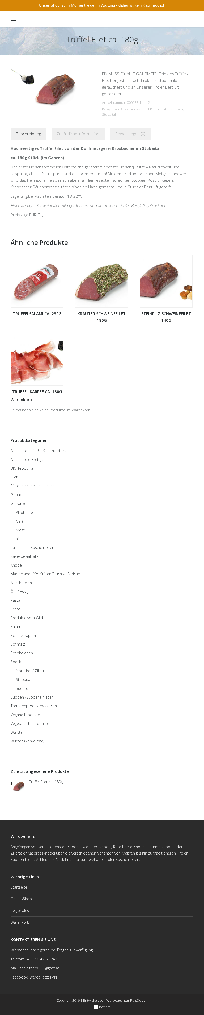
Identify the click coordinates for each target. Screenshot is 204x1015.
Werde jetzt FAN (43, 977)
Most (20, 530)
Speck (178, 109)
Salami (16, 626)
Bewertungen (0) (130, 133)
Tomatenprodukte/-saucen (34, 705)
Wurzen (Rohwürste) (27, 741)
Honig (15, 538)
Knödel (17, 565)
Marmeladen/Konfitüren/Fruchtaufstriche (45, 573)
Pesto (15, 609)
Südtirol (22, 688)
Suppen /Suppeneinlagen (32, 697)
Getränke (18, 503)
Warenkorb (20, 922)
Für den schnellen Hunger (32, 485)
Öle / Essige (21, 591)
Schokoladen (22, 652)
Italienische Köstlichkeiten (32, 547)
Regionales (20, 910)
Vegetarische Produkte (30, 723)
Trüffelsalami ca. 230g (37, 313)
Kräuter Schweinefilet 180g (102, 317)
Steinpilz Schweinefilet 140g (166, 317)
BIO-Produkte (22, 468)
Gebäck (17, 494)
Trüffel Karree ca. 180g (37, 391)
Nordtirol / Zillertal (31, 670)
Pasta (15, 600)
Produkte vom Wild (27, 617)
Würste (17, 732)
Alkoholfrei (25, 512)
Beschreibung (28, 133)
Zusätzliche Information (78, 133)
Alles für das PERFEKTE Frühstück (146, 109)
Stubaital (109, 114)
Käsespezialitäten (26, 556)
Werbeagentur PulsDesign (126, 1000)
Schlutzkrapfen (23, 635)
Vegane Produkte (25, 714)
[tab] (28, 134)
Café (20, 521)
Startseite (19, 887)
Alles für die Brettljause (30, 459)
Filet (14, 477)
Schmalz (18, 644)
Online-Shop (21, 898)
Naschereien (21, 582)
